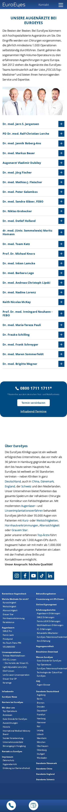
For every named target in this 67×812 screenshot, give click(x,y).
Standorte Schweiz (45, 779)
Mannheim (42, 738)
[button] (33, 124)
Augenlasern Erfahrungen (48, 613)
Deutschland (13, 481)
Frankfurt (41, 714)
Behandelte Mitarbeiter (47, 633)
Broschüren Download (47, 651)
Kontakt (44, 5)
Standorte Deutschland (47, 691)
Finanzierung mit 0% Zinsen (50, 599)
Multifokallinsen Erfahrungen (50, 625)
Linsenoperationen (11, 652)
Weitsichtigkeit (9, 606)
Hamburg (41, 718)
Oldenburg (42, 750)
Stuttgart (41, 753)
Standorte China (44, 768)
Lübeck (40, 734)
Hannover (41, 722)
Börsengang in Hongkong (14, 746)
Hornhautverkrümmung (13, 618)
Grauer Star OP (10, 678)
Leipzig (40, 730)
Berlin (39, 698)
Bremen (40, 702)
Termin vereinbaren (33, 402)
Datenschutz (8, 760)
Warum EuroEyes (44, 657)
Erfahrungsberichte (45, 610)
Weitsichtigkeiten (47, 520)
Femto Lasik (8, 635)
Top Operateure (44, 664)
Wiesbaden (42, 757)
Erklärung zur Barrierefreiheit (16, 768)
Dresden (41, 706)
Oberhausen (42, 746)
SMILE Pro (7, 631)
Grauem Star (20, 530)
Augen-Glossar (43, 684)
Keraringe (7, 682)
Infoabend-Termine (33, 411)
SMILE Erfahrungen (45, 617)
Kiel (38, 726)
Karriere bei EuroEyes (12, 702)
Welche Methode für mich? (15, 599)
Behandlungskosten (46, 593)
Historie (6, 726)
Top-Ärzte (43, 535)
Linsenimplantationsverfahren (24, 510)
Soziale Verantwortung (13, 738)
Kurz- (25, 520)
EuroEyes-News (9, 696)
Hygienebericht (10, 764)
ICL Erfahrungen (44, 629)
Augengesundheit (45, 646)
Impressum (7, 756)
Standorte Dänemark (46, 763)
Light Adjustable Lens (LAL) (15, 667)
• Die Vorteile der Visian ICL (16, 663)
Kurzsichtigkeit (9, 602)
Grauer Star (8, 614)
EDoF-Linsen (8, 671)
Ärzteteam (7, 715)
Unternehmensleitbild (13, 742)
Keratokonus (8, 622)
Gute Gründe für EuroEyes (49, 660)
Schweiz (26, 486)
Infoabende (7, 691)
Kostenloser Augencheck (14, 593)
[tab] (33, 124)
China (35, 481)
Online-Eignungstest (46, 604)
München (41, 742)
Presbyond (8, 639)
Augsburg (41, 694)
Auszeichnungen (10, 722)
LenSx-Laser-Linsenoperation (16, 674)
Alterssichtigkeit (10, 610)
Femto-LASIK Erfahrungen (48, 621)
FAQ (38, 681)
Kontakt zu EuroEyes (12, 751)
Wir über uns (8, 707)
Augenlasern (8, 627)
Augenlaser (28, 506)
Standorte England (45, 774)
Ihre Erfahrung (43, 640)
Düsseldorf (42, 710)
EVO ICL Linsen (9, 659)
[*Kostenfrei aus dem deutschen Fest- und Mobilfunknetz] (11, 810)
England (10, 486)
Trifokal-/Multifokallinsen (14, 655)
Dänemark (47, 481)
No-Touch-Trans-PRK (12, 642)
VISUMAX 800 (9, 646)
